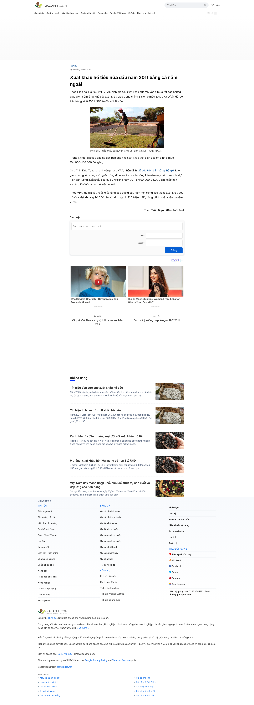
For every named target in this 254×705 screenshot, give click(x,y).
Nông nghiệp (44, 582)
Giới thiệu (215, 5)
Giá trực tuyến (53, 13)
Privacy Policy (100, 660)
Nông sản (42, 571)
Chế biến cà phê (46, 565)
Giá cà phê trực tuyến (110, 517)
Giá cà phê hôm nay (110, 511)
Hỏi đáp (42, 541)
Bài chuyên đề (45, 511)
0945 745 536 (65, 654)
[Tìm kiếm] (204, 5)
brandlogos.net (64, 666)
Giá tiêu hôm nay (70, 13)
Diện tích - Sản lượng (48, 553)
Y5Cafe (131, 13)
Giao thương (44, 594)
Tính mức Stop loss (110, 588)
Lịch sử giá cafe (108, 576)
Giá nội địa (39, 13)
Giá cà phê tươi (143, 678)
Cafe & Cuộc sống (47, 588)
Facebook (177, 566)
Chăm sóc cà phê (46, 559)
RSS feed (176, 560)
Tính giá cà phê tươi (110, 600)
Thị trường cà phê (47, 517)
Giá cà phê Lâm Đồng (50, 695)
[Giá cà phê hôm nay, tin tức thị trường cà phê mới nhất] (50, 5)
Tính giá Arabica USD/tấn (112, 594)
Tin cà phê (102, 13)
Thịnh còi (52, 618)
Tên (141, 236)
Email (141, 243)
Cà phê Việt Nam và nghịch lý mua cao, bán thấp (97, 322)
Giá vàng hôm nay (109, 553)
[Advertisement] (127, 39)
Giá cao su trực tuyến (110, 535)
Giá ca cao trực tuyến (110, 541)
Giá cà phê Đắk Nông (146, 682)
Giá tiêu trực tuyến (109, 529)
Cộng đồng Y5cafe (47, 535)
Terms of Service (121, 660)
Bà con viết (43, 547)
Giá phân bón (106, 559)
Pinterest (176, 578)
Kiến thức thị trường (47, 523)
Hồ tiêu (73, 66)
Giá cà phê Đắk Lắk (145, 695)
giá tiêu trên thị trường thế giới (155, 170)
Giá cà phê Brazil (108, 547)
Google (88, 660)
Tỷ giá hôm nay (47, 691)
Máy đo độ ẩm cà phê (50, 678)
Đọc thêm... (83, 628)
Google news (178, 584)
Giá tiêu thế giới (88, 13)
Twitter (175, 572)
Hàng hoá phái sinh (146, 13)
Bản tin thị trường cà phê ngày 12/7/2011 (157, 320)
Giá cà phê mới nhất (145, 691)
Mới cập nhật (44, 600)
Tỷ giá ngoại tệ (107, 565)
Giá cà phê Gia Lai (48, 686)
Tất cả (210, 13)
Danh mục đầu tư (108, 582)
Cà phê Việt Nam (118, 13)
